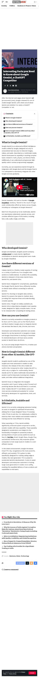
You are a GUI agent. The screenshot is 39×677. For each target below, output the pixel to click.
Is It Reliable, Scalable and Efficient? (18, 136)
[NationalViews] (19, 2)
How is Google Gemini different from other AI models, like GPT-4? (19, 132)
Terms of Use (12, 673)
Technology (25, 556)
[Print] (16, 85)
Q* (33, 98)
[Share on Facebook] (7, 85)
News (18, 556)
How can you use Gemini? (14, 127)
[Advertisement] (19, 28)
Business (12, 556)
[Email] (13, 85)
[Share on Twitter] (10, 85)
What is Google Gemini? (13, 118)
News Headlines (8, 67)
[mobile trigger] (3, 2)
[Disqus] (19, 595)
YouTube (10, 437)
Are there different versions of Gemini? (19, 124)
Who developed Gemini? (13, 121)
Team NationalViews (13, 90)
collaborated (6, 254)
